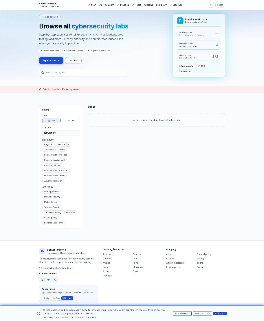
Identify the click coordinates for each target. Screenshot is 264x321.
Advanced (49, 149)
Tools (138, 5)
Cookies (201, 267)
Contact (170, 258)
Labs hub (73, 60)
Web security (187, 66)
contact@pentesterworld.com (58, 268)
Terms (200, 262)
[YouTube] (48, 279)
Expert (62, 149)
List (72, 120)
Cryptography (50, 217)
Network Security (52, 197)
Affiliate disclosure (175, 262)
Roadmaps (108, 254)
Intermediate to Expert (54, 176)
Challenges (186, 71)
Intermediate (63, 144)
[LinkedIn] (42, 279)
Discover (177, 5)
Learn (111, 5)
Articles (106, 262)
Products (107, 275)
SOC (203, 66)
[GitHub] (55, 279)
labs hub (175, 120)
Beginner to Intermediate (55, 155)
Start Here (96, 5)
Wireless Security (52, 207)
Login (220, 5)
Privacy (200, 258)
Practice (124, 5)
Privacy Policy (69, 317)
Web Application (51, 191)
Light (48, 298)
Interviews (138, 267)
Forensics (70, 212)
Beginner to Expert (52, 165)
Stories (106, 271)
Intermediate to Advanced (56, 170)
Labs (135, 258)
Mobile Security (51, 202)
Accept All (220, 313)
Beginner (48, 144)
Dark (58, 298)
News (150, 5)
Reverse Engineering (53, 223)
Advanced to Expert (53, 181)
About (169, 254)
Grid (53, 120)
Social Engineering (52, 212)
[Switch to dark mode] (211, 5)
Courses (137, 254)
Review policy (173, 267)
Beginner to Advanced (54, 160)
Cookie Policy (89, 317)
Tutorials (107, 258)
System (68, 298)
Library (163, 5)
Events (106, 267)
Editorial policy (204, 254)
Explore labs (49, 60)
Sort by (46, 127)
